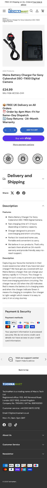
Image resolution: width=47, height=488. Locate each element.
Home (5, 18)
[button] (43, 11)
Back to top (23, 370)
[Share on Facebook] (18, 193)
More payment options (23, 144)
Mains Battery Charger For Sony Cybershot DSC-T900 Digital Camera (21, 20)
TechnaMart (12, 482)
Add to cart (32, 130)
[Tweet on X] (12, 193)
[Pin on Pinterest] (24, 193)
